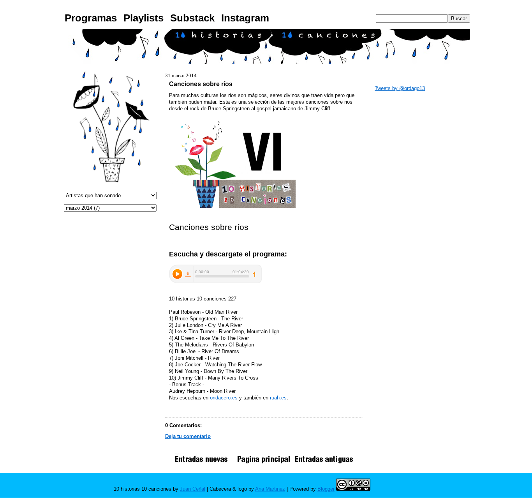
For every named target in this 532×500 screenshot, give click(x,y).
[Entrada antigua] (324, 463)
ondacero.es (224, 398)
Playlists (143, 18)
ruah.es (278, 398)
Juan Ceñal (192, 489)
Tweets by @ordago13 (400, 88)
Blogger (326, 489)
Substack (192, 18)
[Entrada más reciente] (204, 463)
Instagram (245, 18)
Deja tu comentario (188, 436)
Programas (91, 18)
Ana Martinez (270, 489)
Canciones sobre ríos (201, 83)
